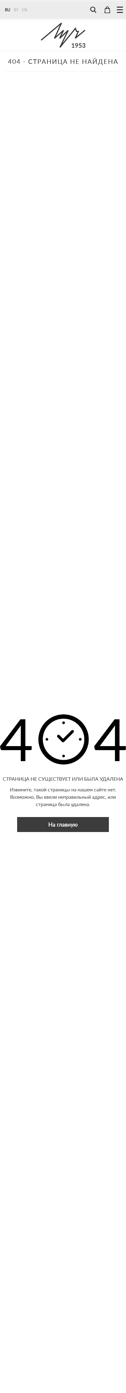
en (24, 9)
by (16, 9)
